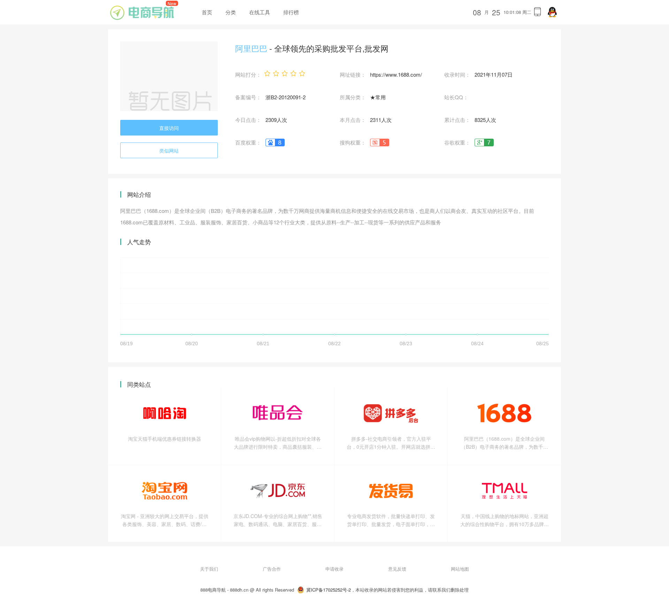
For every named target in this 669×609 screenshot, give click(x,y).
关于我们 (209, 568)
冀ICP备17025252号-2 (328, 589)
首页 (207, 12)
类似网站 (169, 150)
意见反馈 (397, 568)
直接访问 (169, 127)
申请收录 (334, 568)
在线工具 (259, 12)
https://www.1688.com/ (396, 74)
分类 (230, 12)
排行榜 (291, 12)
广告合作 (272, 568)
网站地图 (460, 568)
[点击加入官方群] (552, 12)
